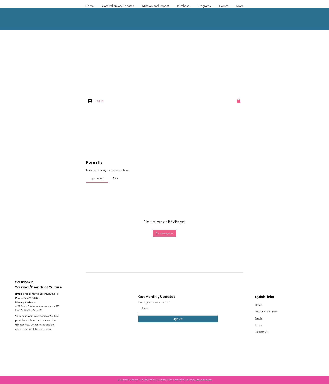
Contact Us (261, 331)
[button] (238, 100)
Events (258, 325)
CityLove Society (204, 379)
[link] (96, 178)
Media (258, 318)
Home (258, 304)
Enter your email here (153, 302)
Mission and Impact (266, 311)
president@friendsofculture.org (40, 293)
